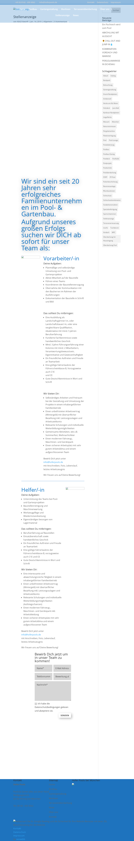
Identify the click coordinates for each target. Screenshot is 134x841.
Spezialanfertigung (110, 209)
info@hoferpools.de (53, 462)
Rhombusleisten (109, 191)
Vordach (106, 232)
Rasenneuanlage (109, 186)
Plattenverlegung (109, 136)
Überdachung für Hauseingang (109, 239)
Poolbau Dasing (109, 154)
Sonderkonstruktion (110, 205)
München (115, 122)
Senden (65, 715)
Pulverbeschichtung (110, 182)
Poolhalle (115, 159)
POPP (105, 177)
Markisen (65, 9)
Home (22, 9)
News (76, 15)
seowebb (20, 839)
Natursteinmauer (109, 126)
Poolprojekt (107, 163)
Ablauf (105, 76)
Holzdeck (106, 108)
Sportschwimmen (109, 214)
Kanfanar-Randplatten (111, 113)
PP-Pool (112, 177)
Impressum (116, 2)
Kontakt (90, 2)
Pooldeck (106, 159)
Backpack (106, 80)
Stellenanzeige (62, 15)
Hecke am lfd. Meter (110, 103)
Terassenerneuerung (111, 223)
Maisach (106, 122)
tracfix (105, 228)
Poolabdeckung (108, 145)
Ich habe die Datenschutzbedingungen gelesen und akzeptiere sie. (51, 707)
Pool (104, 140)
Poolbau (33, 9)
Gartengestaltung (49, 9)
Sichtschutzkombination (112, 200)
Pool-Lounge (113, 140)
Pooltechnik (107, 168)
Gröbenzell (107, 99)
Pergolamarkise (109, 131)
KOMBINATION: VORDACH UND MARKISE (109, 52)
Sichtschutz (107, 195)
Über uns (104, 9)
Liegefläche (107, 117)
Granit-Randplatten (110, 94)
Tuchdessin (114, 228)
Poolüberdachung (109, 172)
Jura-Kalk (116, 108)
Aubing (113, 76)
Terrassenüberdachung (85, 9)
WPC (113, 232)
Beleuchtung (107, 85)
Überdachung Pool (110, 245)
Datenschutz (102, 2)
